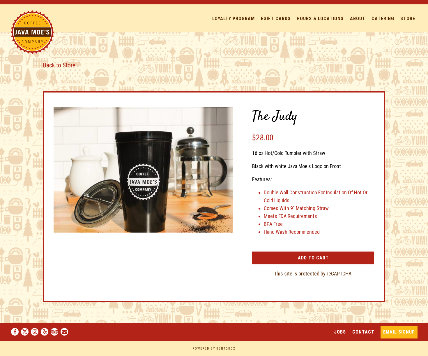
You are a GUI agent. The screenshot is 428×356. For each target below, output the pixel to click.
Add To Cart (313, 258)
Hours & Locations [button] (320, 18)
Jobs (340, 331)
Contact (363, 331)
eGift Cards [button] (276, 18)
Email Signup (399, 332)
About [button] (357, 18)
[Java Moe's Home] (32, 31)
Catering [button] (383, 18)
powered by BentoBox (214, 348)
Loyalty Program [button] (233, 18)
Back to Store (59, 65)
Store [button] (407, 18)
